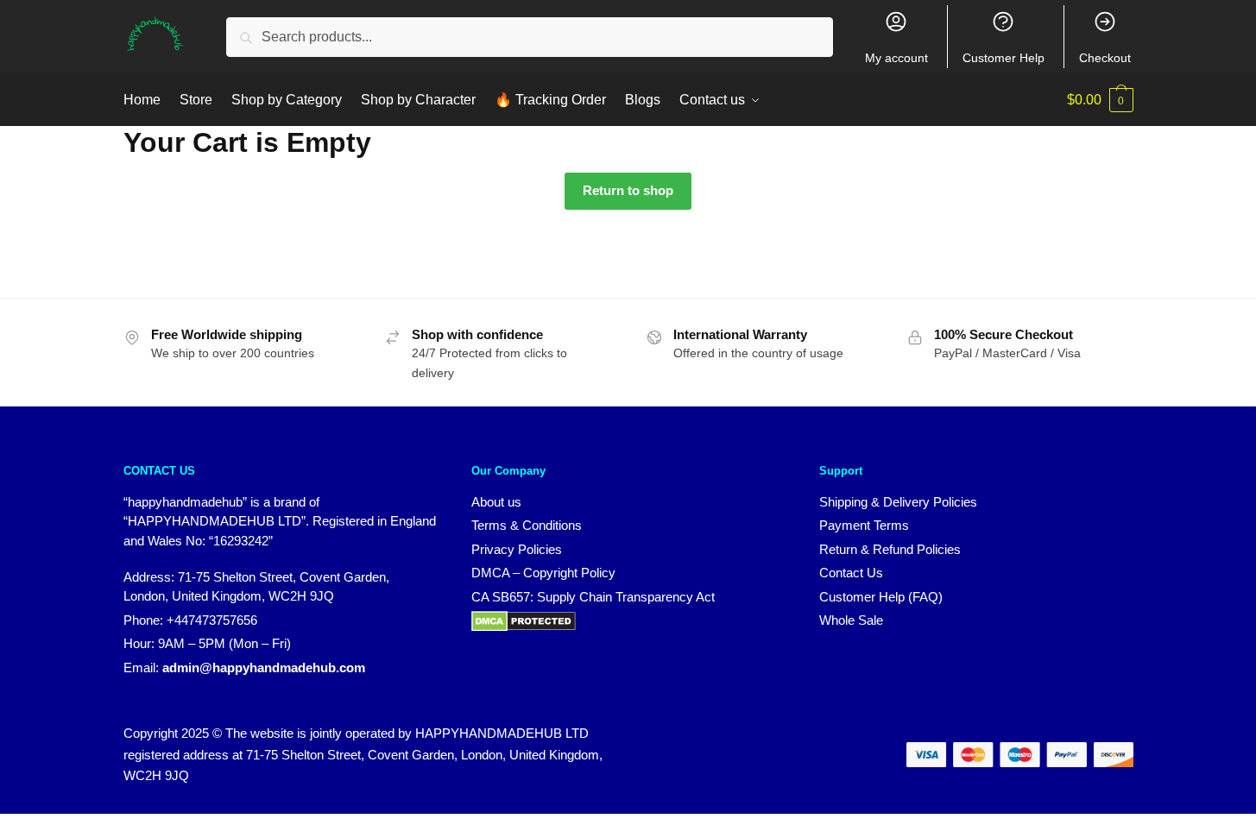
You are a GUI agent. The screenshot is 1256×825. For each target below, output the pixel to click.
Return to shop (628, 190)
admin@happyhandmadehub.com (263, 667)
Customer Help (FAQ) (881, 596)
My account (896, 58)
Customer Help (1004, 58)
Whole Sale (851, 620)
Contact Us (851, 572)
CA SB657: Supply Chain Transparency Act (593, 596)
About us (496, 501)
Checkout (1105, 58)
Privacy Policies (516, 549)
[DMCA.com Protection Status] (523, 627)
